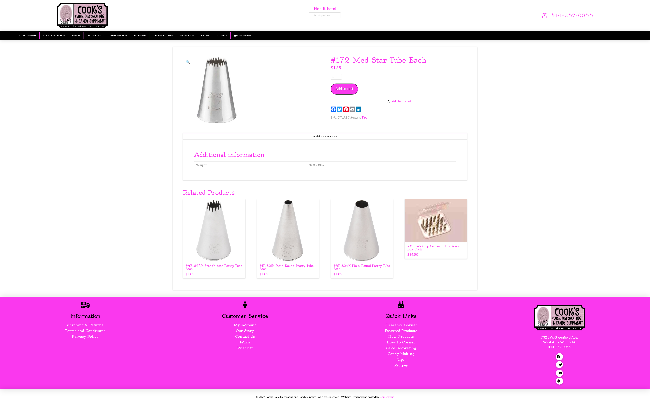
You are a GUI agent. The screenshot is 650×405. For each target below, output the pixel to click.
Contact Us (245, 336)
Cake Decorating (401, 348)
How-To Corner (401, 342)
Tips (364, 117)
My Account (245, 325)
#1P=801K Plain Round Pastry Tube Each (286, 267)
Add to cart (344, 88)
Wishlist (245, 348)
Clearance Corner (401, 325)
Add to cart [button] (214, 255)
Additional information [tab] (325, 136)
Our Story (245, 331)
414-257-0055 (572, 15)
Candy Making (401, 354)
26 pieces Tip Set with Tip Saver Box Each (433, 247)
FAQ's (245, 342)
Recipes (401, 365)
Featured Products (401, 331)
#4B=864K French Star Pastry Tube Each (214, 267)
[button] (188, 62)
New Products (401, 336)
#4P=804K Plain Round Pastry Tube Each (361, 267)
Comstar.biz (387, 396)
